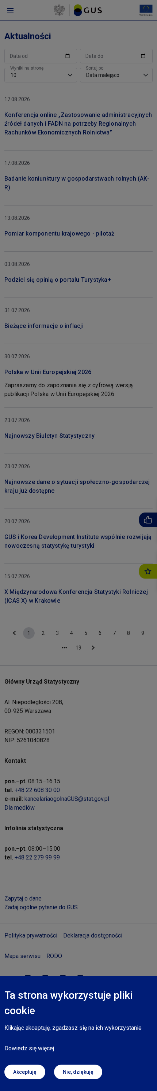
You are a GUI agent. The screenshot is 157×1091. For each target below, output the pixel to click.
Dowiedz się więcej (29, 1048)
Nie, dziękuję (78, 1072)
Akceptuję (25, 1072)
